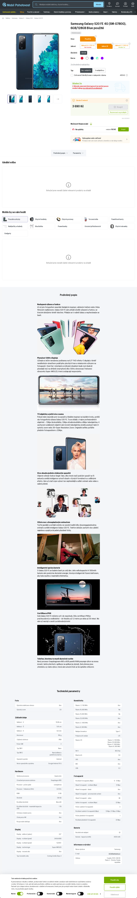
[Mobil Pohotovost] (16, 4)
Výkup (22, 12)
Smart (105, 12)
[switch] (40, 893)
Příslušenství (79, 12)
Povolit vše (115, 880)
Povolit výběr (115, 887)
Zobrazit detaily (92, 894)
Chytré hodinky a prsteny (62, 12)
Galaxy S (21, 18)
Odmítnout (115, 894)
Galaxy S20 (29, 18)
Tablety (114, 12)
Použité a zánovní (33, 12)
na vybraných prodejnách (92, 88)
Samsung (14, 18)
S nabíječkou (99, 70)
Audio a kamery (94, 12)
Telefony (46, 12)
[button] (68, 4)
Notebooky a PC (126, 12)
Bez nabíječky (86, 70)
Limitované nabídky (9, 12)
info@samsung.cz (114, 854)
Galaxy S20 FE (38, 18)
